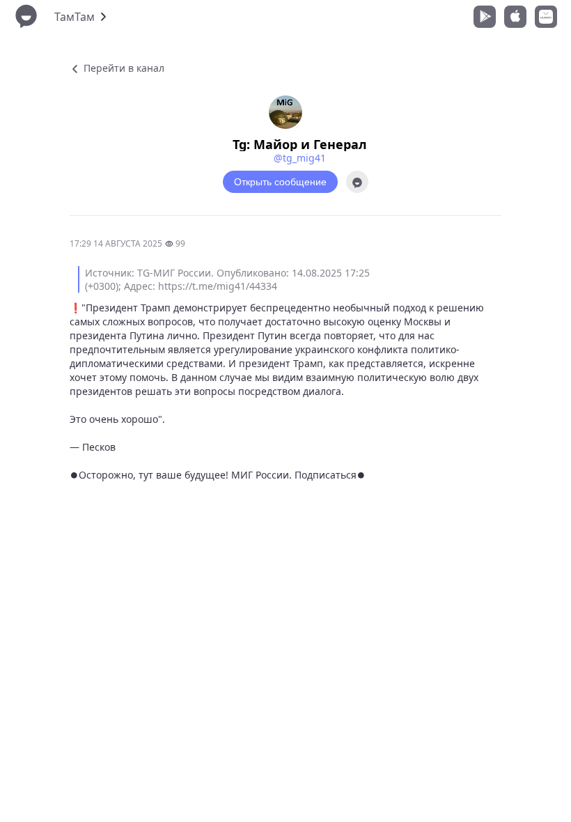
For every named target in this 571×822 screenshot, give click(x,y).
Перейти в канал (122, 68)
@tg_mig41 (300, 157)
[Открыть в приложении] (357, 182)
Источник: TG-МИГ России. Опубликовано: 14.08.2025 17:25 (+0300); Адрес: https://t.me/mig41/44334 (227, 279)
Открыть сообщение (280, 181)
